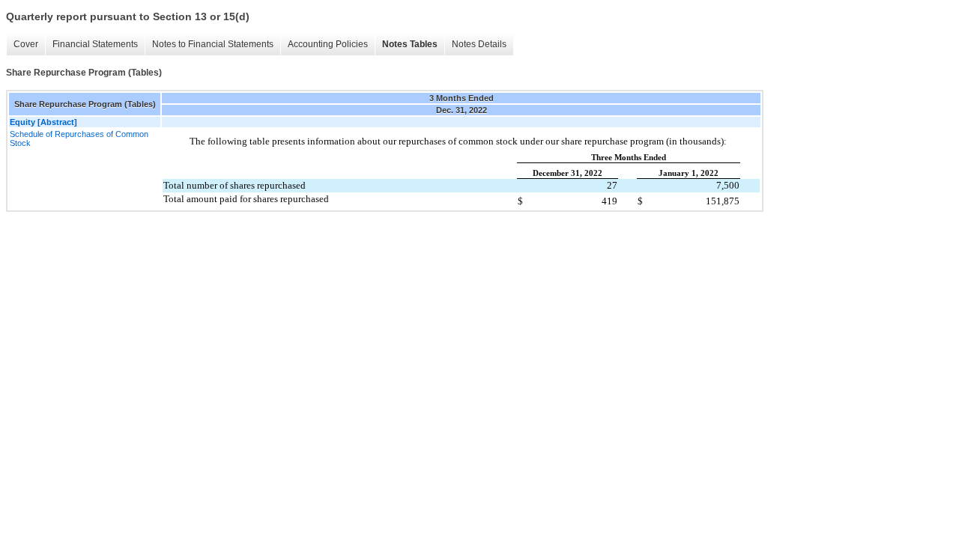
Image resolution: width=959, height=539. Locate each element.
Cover (25, 44)
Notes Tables (410, 44)
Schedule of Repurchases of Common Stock (79, 138)
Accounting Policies (328, 44)
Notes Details (479, 44)
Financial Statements (95, 44)
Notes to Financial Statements (212, 44)
